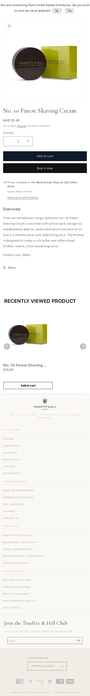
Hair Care (10, 452)
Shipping (21, 126)
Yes (69, 10)
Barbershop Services (18, 497)
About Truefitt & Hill (18, 535)
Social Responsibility (18, 549)
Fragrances (11, 445)
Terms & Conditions (17, 587)
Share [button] (12, 267)
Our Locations (13, 504)
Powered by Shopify (67, 692)
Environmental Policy (19, 600)
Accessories (11, 473)
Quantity (8, 133)
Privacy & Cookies (16, 594)
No (57, 10)
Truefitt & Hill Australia (34, 692)
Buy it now (45, 168)
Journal (9, 511)
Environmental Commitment (23, 556)
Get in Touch (12, 607)
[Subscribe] (78, 640)
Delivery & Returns (17, 580)
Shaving (8, 439)
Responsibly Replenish (19, 542)
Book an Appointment (18, 490)
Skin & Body (11, 459)
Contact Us (11, 518)
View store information (22, 197)
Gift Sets (9, 466)
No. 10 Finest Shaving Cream (23, 365)
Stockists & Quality (16, 563)
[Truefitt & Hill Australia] (45, 405)
